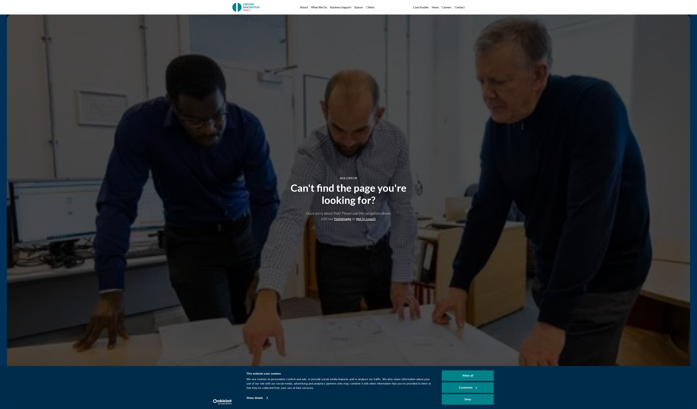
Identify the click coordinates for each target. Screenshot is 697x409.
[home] (246, 7)
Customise (465, 387)
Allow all (467, 375)
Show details (254, 397)
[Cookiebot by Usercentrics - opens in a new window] (222, 402)
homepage (342, 218)
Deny (467, 399)
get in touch (366, 218)
